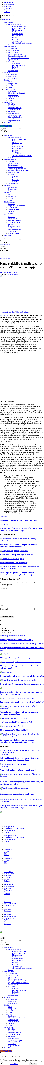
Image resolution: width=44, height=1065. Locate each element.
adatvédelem (14, 1064)
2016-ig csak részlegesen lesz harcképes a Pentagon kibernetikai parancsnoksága (21, 806)
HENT (6, 855)
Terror (10, 87)
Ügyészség (15, 39)
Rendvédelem (8, 23)
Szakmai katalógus (10, 830)
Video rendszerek (13, 50)
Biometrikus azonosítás (15, 54)
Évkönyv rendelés (10, 827)
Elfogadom (33, 1064)
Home (2, 258)
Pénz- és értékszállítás (15, 117)
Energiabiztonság (13, 106)
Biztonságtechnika (10, 47)
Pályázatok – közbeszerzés (16, 93)
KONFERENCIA (6, 126)
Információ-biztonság (19, 65)
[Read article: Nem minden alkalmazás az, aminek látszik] (22, 764)
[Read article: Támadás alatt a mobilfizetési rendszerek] (22, 788)
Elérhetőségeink (9, 4)
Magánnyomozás (13, 97)
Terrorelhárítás (17, 41)
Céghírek (11, 98)
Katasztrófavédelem (18, 28)
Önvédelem (12, 119)
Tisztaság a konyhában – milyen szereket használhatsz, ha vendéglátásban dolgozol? (18, 573)
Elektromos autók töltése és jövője (14, 563)
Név (1, 605)
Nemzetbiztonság (17, 34)
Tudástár (7, 12)
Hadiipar (7, 72)
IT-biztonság (12, 61)
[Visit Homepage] (5, 19)
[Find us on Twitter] (1, 17)
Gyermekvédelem (14, 109)
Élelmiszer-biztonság (15, 108)
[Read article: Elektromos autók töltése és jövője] (22, 559)
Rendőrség (15, 37)
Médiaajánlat (8, 8)
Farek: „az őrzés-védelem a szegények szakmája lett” (22, 702)
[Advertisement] (22, 377)
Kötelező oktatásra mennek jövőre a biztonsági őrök (22, 684)
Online (14, 69)
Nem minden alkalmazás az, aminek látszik (18, 770)
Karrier (10, 45)
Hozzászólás (4, 588)
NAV (14, 32)
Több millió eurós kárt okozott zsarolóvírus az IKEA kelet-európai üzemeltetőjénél (19, 759)
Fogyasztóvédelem (14, 121)
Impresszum (8, 6)
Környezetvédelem (14, 113)
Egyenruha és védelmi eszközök (18, 58)
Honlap (2, 613)
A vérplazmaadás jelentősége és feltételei (16, 555)
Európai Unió (12, 84)
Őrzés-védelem (13, 95)
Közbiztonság (8, 102)
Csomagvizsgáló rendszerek (17, 56)
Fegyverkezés (12, 78)
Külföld (6, 80)
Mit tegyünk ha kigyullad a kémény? (15, 658)
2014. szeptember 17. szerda (9, 272)
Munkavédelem (13, 71)
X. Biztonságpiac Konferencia (14, 828)
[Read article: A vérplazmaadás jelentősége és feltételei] (22, 551)
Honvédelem (12, 76)
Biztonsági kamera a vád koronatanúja (16, 640)
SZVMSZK (8, 849)
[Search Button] (20, 128)
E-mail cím (3, 609)
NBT (5, 853)
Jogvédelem (12, 111)
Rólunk (6, 10)
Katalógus (7, 122)
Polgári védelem (17, 35)
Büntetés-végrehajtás (19, 26)
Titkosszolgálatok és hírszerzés (22, 43)
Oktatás (10, 100)
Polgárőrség (12, 91)
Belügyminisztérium (14, 24)
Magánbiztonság (9, 89)
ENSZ (10, 82)
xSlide (16, 274)
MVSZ (6, 851)
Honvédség (7, 902)
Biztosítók (11, 104)
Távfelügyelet (12, 48)
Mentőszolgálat (17, 30)
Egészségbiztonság (14, 60)
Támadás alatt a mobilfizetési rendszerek (17, 794)
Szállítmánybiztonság (15, 115)
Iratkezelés (15, 67)
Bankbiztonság (13, 52)
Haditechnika (12, 74)
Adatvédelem (8, 2)
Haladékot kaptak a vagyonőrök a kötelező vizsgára (22, 676)
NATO (10, 85)
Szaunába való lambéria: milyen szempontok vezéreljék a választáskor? (19, 545)
